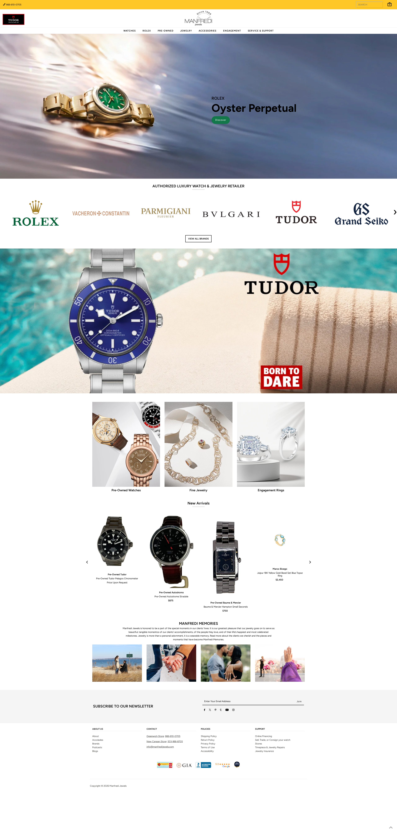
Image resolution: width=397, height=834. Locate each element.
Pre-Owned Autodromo (171, 630)
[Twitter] (210, 748)
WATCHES (129, 30)
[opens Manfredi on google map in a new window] (222, 805)
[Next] (309, 600)
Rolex (382, 16)
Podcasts (97, 785)
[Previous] (87, 600)
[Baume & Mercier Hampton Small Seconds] (225, 594)
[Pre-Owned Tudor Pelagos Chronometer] (117, 580)
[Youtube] (227, 748)
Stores (258, 781)
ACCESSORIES (207, 30)
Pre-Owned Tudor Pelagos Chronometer (117, 616)
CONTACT (152, 767)
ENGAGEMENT (232, 30)
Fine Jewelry (198, 528)
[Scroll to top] (391, 828)
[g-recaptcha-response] (198, 831)
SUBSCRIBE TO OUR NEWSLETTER (123, 744)
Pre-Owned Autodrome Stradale (171, 634)
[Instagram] (233, 748)
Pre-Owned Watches (126, 528)
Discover (220, 119)
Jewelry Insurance (264, 789)
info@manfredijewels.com (160, 784)
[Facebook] (204, 748)
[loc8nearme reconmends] (236, 805)
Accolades (97, 777)
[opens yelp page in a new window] (165, 805)
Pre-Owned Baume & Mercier (225, 640)
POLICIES (205, 767)
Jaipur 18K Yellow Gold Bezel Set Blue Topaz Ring (280, 612)
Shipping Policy (209, 774)
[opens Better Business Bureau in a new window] (203, 805)
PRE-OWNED (165, 30)
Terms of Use (208, 785)
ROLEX (147, 30)
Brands (95, 781)
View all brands (198, 238)
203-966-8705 (175, 779)
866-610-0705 (13, 4)
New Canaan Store (156, 779)
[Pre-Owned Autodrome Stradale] (171, 589)
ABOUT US (97, 767)
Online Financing (263, 774)
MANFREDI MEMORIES (198, 661)
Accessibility (207, 789)
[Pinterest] (215, 748)
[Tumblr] (221, 748)
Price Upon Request (117, 620)
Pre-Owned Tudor (117, 612)
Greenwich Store (155, 774)
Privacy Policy (208, 781)
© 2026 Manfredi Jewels (114, 823)
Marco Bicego (280, 606)
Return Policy (207, 777)
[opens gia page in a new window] (184, 805)
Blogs (95, 789)
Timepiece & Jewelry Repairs (270, 785)
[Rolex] (382, 20)
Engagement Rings (271, 528)
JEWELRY (186, 30)
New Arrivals (198, 541)
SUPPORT (260, 767)
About (95, 774)
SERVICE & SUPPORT (261, 30)
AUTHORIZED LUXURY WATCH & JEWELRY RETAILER (198, 186)
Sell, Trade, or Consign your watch (272, 777)
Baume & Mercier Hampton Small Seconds (226, 644)
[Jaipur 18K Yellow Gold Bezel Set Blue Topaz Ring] (280, 577)
